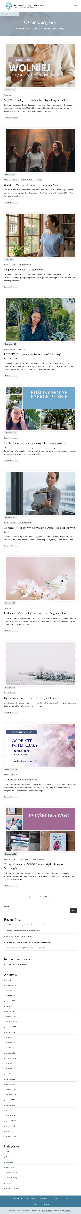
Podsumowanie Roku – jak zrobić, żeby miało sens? (31, 698)
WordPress (68, 1211)
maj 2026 (9, 990)
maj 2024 (9, 1074)
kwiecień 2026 (11, 995)
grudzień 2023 (11, 1089)
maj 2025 (9, 1048)
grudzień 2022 (11, 1121)
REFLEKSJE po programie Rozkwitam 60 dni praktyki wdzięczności (33, 356)
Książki (56, 1198)
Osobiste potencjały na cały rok (20, 779)
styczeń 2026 (10, 1011)
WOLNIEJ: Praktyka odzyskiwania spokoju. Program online (35, 100)
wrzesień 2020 (11, 1136)
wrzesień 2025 (11, 1027)
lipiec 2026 (9, 980)
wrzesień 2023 (11, 1094)
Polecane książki (10, 859)
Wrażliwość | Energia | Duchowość (29, 5)
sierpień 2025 (10, 1032)
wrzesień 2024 (11, 1058)
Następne (46, 896)
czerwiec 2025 (11, 1042)
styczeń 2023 (10, 1115)
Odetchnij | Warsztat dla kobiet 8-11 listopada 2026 (31, 185)
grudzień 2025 (11, 1016)
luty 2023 (9, 1110)
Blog (7, 1151)
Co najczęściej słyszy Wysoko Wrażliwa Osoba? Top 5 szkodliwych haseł (39, 529)
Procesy (30, 1198)
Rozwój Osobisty (26, 180)
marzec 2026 (10, 1001)
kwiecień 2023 (11, 1100)
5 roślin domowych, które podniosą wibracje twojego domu (35, 443)
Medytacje (9, 1162)
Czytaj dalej (8, 117)
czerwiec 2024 (11, 1068)
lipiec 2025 (9, 1037)
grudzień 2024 (11, 1053)
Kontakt (46, 1204)
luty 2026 (9, 1006)
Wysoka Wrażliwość (25, 264)
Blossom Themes (47, 1211)
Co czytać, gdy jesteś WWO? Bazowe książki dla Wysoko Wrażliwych (34, 866)
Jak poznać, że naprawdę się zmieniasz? (25, 269)
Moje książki (10, 1167)
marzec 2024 (10, 1079)
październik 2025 (11, 1021)
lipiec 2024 (9, 1063)
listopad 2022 (10, 1126)
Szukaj (6, 906)
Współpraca (16, 1198)
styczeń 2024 (10, 1084)
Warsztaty (7, 95)
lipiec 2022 (9, 1131)
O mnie (34, 1204)
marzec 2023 (10, 1105)
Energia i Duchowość (11, 180)
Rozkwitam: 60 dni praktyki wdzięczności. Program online (35, 613)
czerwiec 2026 (11, 985)
